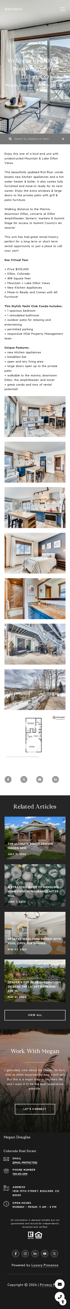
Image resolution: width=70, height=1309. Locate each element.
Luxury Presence (45, 1265)
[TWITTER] (54, 1253)
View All (35, 1015)
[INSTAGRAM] (25, 1253)
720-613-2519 (20, 1174)
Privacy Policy (51, 1285)
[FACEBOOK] (15, 1253)
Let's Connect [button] (35, 1109)
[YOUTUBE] (44, 1253)
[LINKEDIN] (35, 1253)
